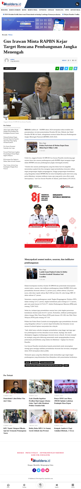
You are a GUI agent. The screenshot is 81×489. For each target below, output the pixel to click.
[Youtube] (47, 470)
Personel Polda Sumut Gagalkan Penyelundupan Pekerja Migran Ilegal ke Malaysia (11, 153)
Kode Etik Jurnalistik (40, 455)
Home (8, 487)
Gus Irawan (35, 362)
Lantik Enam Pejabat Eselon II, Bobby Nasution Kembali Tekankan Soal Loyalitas (53, 274)
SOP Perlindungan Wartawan (52, 453)
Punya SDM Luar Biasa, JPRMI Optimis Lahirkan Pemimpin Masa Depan (63, 401)
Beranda (4, 35)
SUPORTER (42, 10)
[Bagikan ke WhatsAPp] (71, 68)
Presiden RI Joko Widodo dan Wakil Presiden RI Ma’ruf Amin (44, 365)
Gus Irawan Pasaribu (47, 362)
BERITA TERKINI (14, 10)
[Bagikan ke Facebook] (62, 68)
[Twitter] (38, 470)
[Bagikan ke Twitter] (66, 68)
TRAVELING (59, 10)
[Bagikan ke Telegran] (75, 68)
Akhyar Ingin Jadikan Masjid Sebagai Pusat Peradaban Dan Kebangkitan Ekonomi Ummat (11, 131)
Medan (10, 35)
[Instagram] (42, 470)
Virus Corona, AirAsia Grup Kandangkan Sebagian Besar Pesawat (10, 167)
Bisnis (24, 10)
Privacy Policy (32, 453)
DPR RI (27, 362)
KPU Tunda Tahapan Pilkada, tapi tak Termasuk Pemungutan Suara (14, 430)
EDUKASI (51, 10)
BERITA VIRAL (33, 10)
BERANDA (4, 10)
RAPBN (66, 365)
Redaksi (20, 453)
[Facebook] (34, 470)
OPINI (67, 10)
